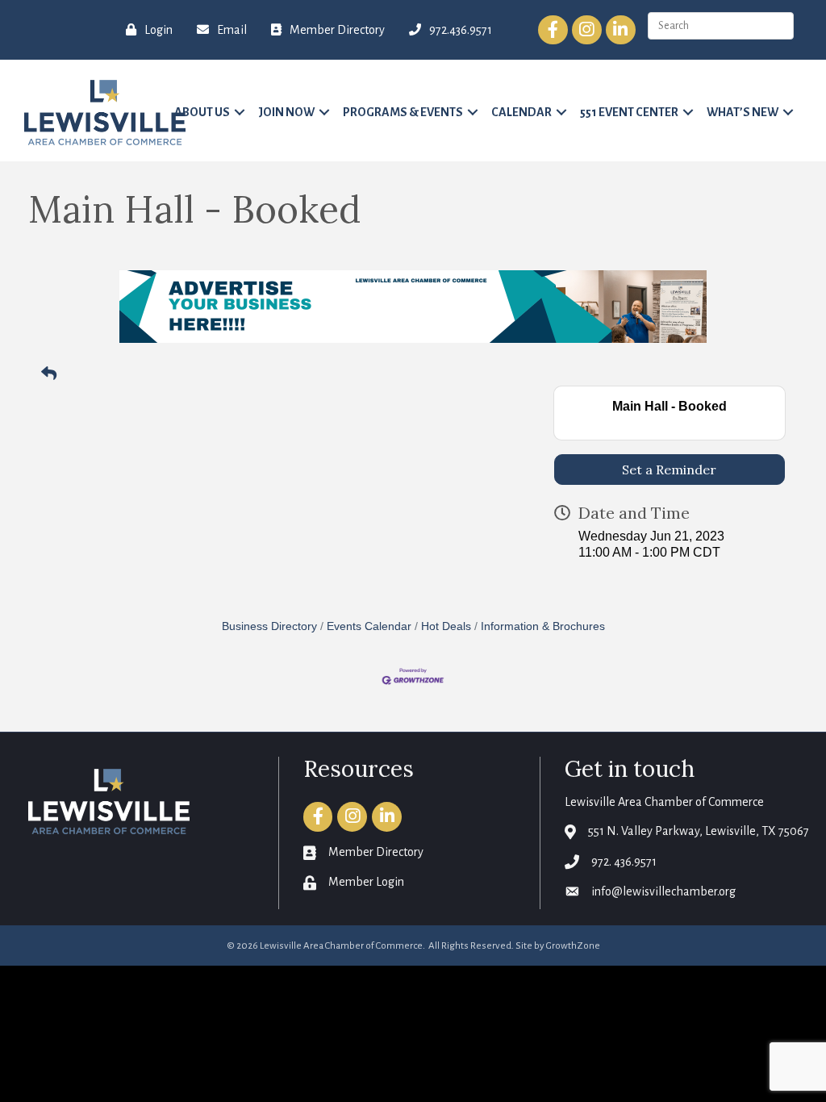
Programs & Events (403, 112)
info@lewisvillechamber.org (663, 891)
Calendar (521, 112)
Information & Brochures (543, 626)
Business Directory (269, 626)
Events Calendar (369, 626)
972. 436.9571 (624, 861)
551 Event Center (629, 112)
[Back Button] (48, 375)
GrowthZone (573, 946)
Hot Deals (446, 626)
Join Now (286, 112)
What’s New (742, 112)
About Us (202, 112)
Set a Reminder (669, 469)
